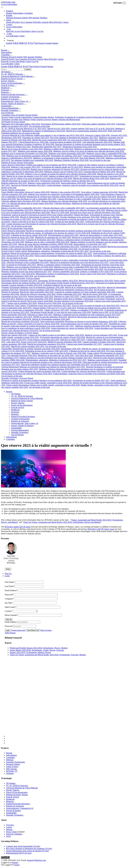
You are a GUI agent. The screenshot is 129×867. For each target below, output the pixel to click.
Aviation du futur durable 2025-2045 (69, 222)
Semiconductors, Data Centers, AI (14, 101)
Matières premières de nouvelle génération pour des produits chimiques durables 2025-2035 (56, 358)
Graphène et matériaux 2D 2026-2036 (39, 144)
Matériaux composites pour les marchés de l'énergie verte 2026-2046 (59, 353)
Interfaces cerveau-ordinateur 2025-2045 (101, 335)
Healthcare (5, 88)
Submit (27, 69)
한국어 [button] (26, 66)
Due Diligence (24, 119)
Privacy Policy (12, 832)
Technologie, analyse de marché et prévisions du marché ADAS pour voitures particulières (37, 215)
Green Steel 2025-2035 (15, 240)
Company (9, 599)
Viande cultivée (21, 251)
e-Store (33, 31)
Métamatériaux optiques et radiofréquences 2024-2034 (44, 131)
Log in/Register (12, 36)
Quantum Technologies (10, 97)
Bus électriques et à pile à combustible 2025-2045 (37, 199)
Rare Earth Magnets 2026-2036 (92, 158)
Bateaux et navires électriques (113, 199)
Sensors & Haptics (13, 811)
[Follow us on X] (67, 701)
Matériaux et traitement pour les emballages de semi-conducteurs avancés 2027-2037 (87, 315)
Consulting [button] (5, 55)
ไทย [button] (31, 66)
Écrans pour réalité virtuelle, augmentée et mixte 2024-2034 (48, 383)
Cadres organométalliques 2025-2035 (98, 156)
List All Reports (7, 113)
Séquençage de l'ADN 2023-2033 (20, 256)
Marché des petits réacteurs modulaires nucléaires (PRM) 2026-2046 (45, 244)
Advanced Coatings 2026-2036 (97, 135)
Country (8, 611)
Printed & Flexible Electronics (13, 94)
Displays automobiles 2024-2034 (66, 271)
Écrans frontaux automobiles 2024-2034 (17, 210)
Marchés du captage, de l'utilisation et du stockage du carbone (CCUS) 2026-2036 (58, 233)
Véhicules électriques (62, 203)
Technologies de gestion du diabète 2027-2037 (74, 253)
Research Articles (21, 18)
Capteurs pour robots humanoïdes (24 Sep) (23, 846)
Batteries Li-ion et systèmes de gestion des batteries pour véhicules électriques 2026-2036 (61, 174)
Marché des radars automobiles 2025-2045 (37, 292)
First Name (10, 582)
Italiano (55, 43)
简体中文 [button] (18, 66)
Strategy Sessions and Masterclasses (66, 119)
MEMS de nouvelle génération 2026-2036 (50, 317)
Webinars (9, 18)
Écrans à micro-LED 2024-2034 (93, 274)
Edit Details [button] (20, 61)
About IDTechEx (13, 22)
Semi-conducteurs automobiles (44, 219)
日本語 (16, 43)
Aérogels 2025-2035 (119, 135)
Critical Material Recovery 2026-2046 (33, 142)
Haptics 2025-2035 (19, 340)
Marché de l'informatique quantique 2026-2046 (51, 319)
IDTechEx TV (12, 771)
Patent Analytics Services (41, 119)
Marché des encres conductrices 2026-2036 (49, 140)
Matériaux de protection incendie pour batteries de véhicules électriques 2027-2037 (52, 367)
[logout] (15, 862)
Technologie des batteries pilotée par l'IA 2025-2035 (62, 167)
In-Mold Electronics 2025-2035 (82, 283)
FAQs (8, 836)
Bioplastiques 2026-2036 (11, 138)
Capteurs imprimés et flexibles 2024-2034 (26, 285)
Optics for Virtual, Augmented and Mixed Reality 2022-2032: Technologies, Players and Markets (62, 522)
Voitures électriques (82, 215)
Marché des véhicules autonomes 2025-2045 (38, 294)
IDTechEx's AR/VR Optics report (100, 529)
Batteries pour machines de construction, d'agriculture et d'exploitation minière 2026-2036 (64, 194)
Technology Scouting (9, 119)
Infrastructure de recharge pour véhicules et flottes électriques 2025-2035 (56, 197)
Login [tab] (7, 576)
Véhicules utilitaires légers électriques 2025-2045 (21, 201)
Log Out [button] (34, 61)
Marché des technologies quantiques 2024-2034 (74, 290)
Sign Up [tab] (8, 573)
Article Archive (12, 766)
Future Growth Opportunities (20, 117)
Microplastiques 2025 (10, 358)
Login (8, 630)
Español (48, 43)
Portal (8, 31)
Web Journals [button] (28, 57)
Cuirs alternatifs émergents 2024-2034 (97, 142)
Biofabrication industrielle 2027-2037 (47, 147)
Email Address (11, 590)
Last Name (9, 586)
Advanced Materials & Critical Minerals (17, 76)
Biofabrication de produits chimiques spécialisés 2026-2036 (78, 231)
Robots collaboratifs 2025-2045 (69, 294)
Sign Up (9, 619)
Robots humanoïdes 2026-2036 (40, 296)
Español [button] (43, 66)
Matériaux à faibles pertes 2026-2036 (59, 149)
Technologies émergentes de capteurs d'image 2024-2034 (63, 337)
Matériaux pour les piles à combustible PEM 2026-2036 (47, 242)
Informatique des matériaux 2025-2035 (66, 156)
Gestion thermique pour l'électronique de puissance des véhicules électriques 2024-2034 (41, 224)
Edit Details (25, 31)
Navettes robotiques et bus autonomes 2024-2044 (80, 217)
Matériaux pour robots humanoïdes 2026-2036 (67, 153)
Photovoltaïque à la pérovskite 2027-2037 (90, 244)
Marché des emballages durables (34, 365)
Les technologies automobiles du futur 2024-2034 (106, 208)
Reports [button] (4, 50)
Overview (10, 825)
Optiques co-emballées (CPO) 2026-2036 (97, 271)
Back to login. (46, 630)
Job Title (9, 603)
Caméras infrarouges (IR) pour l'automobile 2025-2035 (102, 296)
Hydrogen (5, 90)
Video (7, 633)
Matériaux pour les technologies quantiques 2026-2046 (28, 156)
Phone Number (11, 615)
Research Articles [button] (16, 57)
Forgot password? (18, 630)
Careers (65, 22)
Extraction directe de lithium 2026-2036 (65, 142)
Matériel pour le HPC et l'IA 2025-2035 (108, 312)
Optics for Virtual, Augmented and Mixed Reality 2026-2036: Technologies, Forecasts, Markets (48, 655)
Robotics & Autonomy (10, 99)
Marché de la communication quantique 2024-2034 (86, 131)
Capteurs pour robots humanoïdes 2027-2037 (84, 344)
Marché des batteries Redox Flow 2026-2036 (91, 178)
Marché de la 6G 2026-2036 (58, 128)
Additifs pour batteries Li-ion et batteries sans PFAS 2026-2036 (59, 135)
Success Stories (31, 115)
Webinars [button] (4, 57)
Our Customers (26, 22)
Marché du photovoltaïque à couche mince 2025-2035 (101, 235)
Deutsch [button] (36, 66)
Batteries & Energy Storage (12, 79)
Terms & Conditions (14, 834)
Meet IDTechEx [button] (50, 59)
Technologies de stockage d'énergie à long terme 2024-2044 (103, 176)
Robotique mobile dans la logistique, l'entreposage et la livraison (79, 299)
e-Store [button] (28, 61)
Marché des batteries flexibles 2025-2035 (28, 283)
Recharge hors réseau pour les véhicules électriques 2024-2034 (95, 212)
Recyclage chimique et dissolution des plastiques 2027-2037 (74, 138)
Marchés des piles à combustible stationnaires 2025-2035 (57, 246)
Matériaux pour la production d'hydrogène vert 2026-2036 (24, 153)
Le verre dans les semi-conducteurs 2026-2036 (72, 312)
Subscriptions (18, 13)
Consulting (28, 13)
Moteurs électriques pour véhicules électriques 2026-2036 (64, 201)
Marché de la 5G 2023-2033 (35, 128)
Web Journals (33, 18)
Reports (9, 13)
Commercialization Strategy (43, 117)
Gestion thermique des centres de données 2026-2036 (72, 328)
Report (12, 633)
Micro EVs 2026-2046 (60, 212)
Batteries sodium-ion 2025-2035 (14, 183)
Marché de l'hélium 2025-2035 (18, 147)
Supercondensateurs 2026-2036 (73, 183)
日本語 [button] (11, 66)
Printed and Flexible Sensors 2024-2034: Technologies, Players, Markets (39, 648)
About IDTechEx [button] (8, 59)
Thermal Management (10, 108)
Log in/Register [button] (7, 64)
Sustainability (6, 106)
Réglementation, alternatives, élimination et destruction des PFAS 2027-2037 (58, 251)
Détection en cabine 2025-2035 (66, 296)
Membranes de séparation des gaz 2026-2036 (53, 237)
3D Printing (5, 72)
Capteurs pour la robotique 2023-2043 (21, 303)
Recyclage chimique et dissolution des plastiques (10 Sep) (29, 848)
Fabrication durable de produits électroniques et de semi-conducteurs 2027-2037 (43, 326)
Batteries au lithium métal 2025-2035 (64, 176)
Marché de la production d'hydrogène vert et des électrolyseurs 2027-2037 (79, 262)
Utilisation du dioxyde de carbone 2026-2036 (29, 235)
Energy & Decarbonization (11, 83)
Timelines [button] (38, 57)
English (9, 43)
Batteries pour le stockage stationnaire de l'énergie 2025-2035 (55, 169)
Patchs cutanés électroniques (46, 256)
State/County (10, 607)
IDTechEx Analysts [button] (36, 59)
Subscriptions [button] (6, 52)
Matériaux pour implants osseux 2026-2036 (35, 151)
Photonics (5, 92)
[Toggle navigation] (2, 7)
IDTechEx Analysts (41, 22)
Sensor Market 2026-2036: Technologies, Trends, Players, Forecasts (37, 650)
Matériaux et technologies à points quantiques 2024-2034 (56, 158)
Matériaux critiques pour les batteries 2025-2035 (63, 172)
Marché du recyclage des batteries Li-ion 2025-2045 (22, 149)
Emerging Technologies (15, 762)
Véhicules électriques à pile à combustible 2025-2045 (63, 208)
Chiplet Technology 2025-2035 (57, 310)
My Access (15, 31)
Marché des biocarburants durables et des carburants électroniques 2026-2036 (51, 362)
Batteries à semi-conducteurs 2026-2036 (44, 183)
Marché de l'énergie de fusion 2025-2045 (18, 237)
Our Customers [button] (21, 59)
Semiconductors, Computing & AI (19, 808)
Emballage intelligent (9, 133)
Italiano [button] (50, 66)
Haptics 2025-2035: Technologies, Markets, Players (30, 652)
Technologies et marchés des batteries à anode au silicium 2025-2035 (67, 181)
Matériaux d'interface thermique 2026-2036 (71, 160)
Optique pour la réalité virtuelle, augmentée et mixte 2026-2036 (54, 385)
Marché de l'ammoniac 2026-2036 (40, 231)
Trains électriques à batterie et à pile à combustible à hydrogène (63, 260)
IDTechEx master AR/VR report (17, 527)
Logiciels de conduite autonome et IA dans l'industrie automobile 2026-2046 (85, 292)
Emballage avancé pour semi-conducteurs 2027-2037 (31, 271)
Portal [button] (3, 61)
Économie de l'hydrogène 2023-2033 (41, 240)
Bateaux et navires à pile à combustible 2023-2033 (21, 208)
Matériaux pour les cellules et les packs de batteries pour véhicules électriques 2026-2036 (88, 151)
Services (4, 117)
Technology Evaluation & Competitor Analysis (73, 117)
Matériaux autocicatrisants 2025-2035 (103, 360)
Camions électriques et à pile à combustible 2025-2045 (79, 199)
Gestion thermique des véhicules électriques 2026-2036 (83, 371)
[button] (9, 11)
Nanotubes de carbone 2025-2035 (36, 138)
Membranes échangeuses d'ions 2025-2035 (80, 147)
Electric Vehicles (7, 81)
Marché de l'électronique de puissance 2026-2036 (40, 217)
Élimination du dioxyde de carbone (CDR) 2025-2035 (47, 351)
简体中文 (23, 43)
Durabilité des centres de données (93, 246)
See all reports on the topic (39, 126)
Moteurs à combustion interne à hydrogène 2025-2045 (78, 240)
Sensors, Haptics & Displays (12, 104)
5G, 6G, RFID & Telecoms (12, 74)
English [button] (4, 66)
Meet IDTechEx (55, 22)
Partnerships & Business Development (108, 117)
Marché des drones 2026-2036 (95, 294)
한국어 (31, 43)
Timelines (43, 18)
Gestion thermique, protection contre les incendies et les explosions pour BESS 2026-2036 (82, 185)
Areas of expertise (17, 115)
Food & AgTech (7, 85)
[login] (17, 865)
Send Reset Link (33, 630)
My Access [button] (10, 61)
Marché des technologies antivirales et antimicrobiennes (32, 253)
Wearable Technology (9, 110)
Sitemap (9, 829)
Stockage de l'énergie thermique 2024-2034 (28, 185)
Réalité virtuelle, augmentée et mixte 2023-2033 (100, 385)
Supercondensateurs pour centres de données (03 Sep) (27, 851)
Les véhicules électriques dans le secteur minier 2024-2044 (30, 203)
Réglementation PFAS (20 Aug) (18, 853)
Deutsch (41, 43)
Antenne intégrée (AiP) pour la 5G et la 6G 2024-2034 (93, 128)
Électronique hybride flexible (57, 283)
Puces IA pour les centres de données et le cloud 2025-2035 (96, 306)
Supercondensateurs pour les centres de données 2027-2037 (84, 324)
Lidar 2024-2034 (28, 274)
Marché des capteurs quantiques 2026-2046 (36, 290)
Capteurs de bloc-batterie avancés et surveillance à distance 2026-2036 (56, 335)
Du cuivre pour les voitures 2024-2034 (83, 140)
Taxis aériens (86, 192)
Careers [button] (60, 59)
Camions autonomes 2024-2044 (105, 192)
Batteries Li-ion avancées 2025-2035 (26, 167)
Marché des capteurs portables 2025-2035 (28, 346)
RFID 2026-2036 (115, 131)
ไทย (36, 43)
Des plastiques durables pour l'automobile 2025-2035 (32, 160)
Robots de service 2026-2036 (50, 303)
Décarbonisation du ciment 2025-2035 (63, 235)
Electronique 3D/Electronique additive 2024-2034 (61, 124)
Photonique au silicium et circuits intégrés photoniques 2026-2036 (91, 321)
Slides (8, 569)
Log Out (40, 31)
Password (9, 595)
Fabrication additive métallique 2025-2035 (99, 124)
